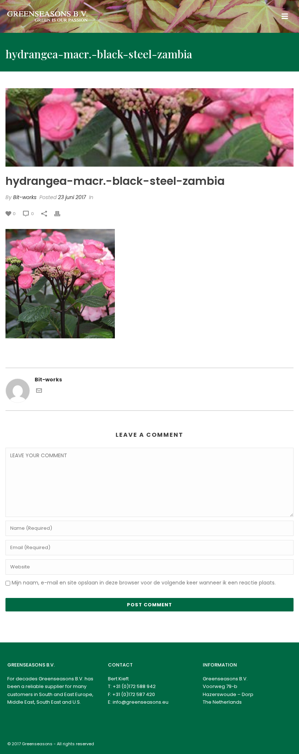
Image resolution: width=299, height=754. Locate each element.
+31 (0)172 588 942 (134, 686)
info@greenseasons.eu (140, 702)
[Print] (60, 213)
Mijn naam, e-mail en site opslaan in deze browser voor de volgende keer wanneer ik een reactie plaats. (144, 582)
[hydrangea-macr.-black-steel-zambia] (149, 127)
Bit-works (24, 197)
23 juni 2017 (72, 197)
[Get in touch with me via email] (39, 391)
